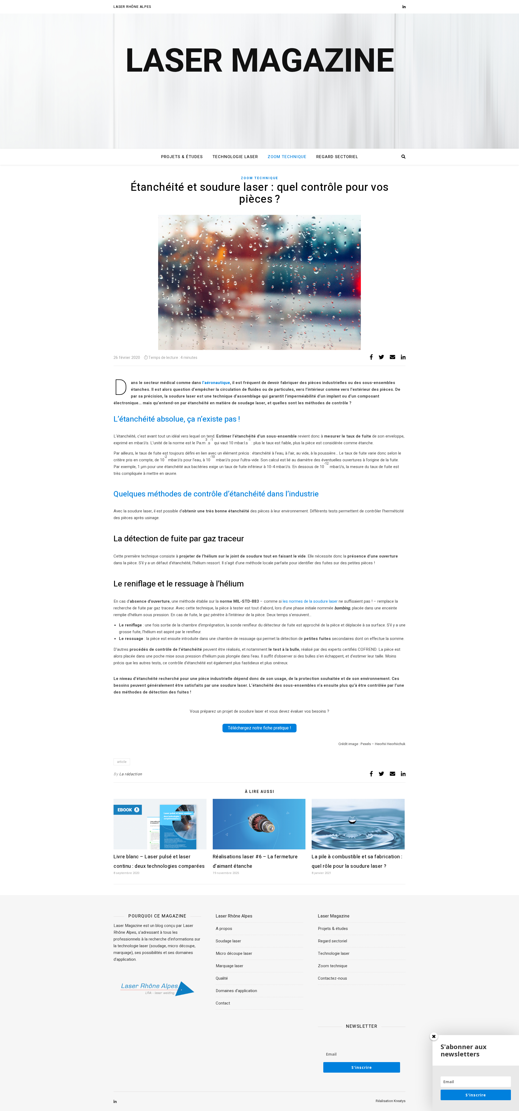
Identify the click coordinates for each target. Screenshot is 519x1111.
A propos (224, 929)
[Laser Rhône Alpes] (157, 989)
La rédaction (130, 774)
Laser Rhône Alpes (132, 6)
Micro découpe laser (234, 953)
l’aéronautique (216, 383)
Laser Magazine (334, 916)
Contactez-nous (332, 978)
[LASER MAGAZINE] (259, 81)
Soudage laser (228, 941)
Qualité (222, 978)
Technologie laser (235, 157)
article (122, 761)
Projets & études (182, 157)
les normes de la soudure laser (310, 601)
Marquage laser (229, 966)
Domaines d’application (236, 991)
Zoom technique (287, 157)
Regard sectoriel (337, 157)
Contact (223, 1003)
